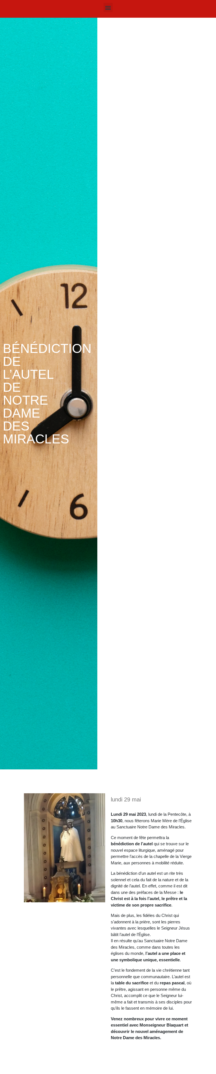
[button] (108, 7)
